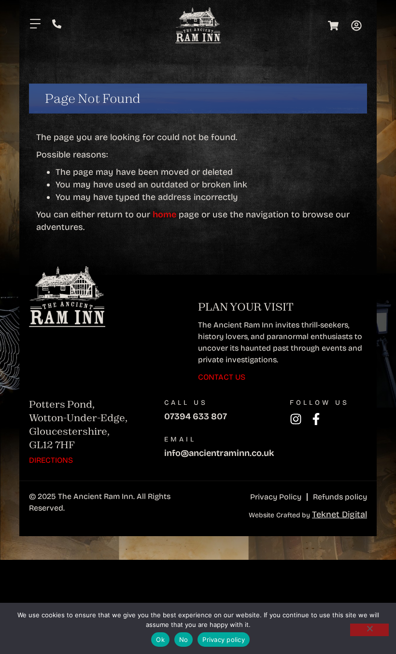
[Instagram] (296, 419)
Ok (160, 639)
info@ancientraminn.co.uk (219, 453)
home (164, 214)
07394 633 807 (195, 416)
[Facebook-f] (316, 419)
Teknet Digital (339, 514)
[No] (369, 630)
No (183, 639)
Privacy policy (223, 639)
